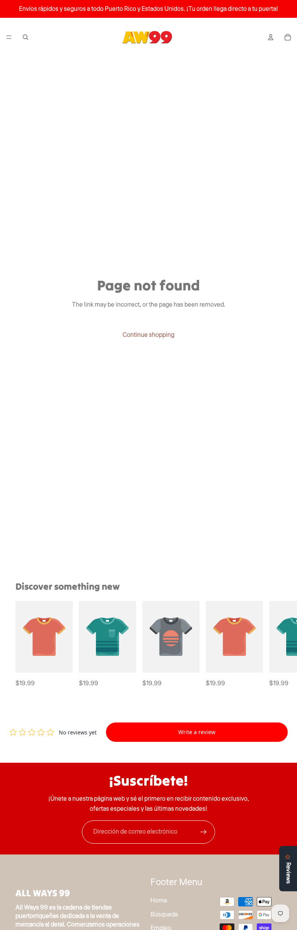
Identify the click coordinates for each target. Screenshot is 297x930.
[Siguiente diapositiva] (273, 645)
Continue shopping (148, 335)
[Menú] (9, 37)
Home (158, 900)
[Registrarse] (203, 832)
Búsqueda (164, 914)
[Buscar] (25, 37)
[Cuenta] (270, 37)
